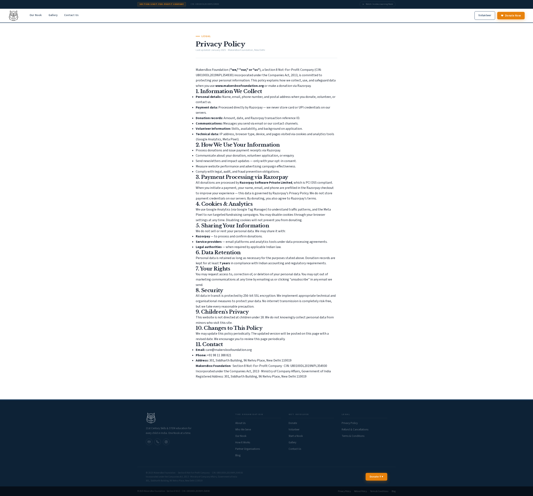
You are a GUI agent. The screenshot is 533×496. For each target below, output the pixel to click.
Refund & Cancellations (355, 429)
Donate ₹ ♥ (376, 477)
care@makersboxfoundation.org (229, 350)
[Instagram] (166, 442)
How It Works (242, 442)
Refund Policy (360, 491)
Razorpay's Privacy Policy (290, 193)
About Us (240, 423)
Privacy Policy (350, 423)
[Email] (157, 442)
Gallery (53, 15)
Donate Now (513, 15)
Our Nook (36, 15)
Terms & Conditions (353, 436)
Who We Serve (243, 429)
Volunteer (484, 15)
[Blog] (149, 442)
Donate (293, 423)
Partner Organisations (247, 449)
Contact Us (71, 15)
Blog (237, 455)
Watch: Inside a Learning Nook (379, 4)
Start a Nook (296, 436)
